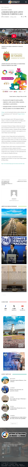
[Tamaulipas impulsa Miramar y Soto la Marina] (14, 222)
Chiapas (3, 112)
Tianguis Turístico (21, 113)
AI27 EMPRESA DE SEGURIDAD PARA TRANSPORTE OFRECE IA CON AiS (6, 183)
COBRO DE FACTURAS (22, 181)
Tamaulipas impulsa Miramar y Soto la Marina (14, 234)
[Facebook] (3, 449)
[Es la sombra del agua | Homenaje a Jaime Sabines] (14, 278)
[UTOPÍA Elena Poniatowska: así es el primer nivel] (5, 408)
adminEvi (7, 16)
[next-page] (5, 295)
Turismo (10, 9)
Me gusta (6, 305)
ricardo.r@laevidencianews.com (12, 444)
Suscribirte (22, 305)
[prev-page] (2, 295)
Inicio (2, 7)
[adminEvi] (2, 17)
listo (2, 113)
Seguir (14, 305)
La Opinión (13, 258)
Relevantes (6, 7)
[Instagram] (3, 453)
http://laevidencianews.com (14, 200)
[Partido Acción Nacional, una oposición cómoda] (14, 250)
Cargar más (13, 423)
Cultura (14, 286)
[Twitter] (3, 457)
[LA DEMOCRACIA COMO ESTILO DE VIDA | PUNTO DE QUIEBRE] (5, 417)
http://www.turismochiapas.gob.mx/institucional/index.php (12, 163)
